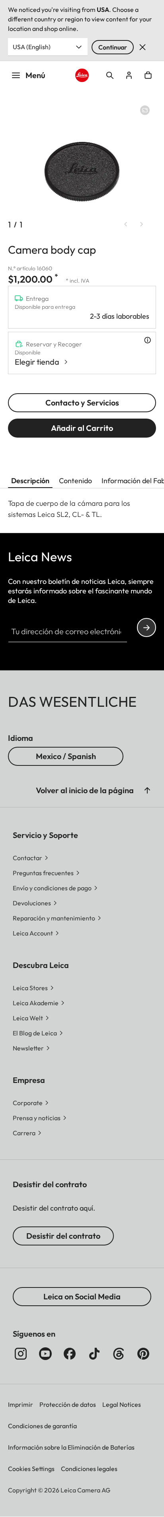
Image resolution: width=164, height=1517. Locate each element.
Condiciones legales (89, 1469)
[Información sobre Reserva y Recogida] (147, 340)
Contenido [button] (75, 480)
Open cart (148, 75)
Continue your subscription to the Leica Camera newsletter (146, 627)
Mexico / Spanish (66, 756)
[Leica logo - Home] (82, 75)
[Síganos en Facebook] (70, 1354)
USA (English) (32, 47)
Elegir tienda (37, 362)
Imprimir (20, 1404)
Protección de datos (67, 1404)
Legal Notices (121, 1404)
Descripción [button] (30, 480)
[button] (147, 790)
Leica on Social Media (82, 1296)
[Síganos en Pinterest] (143, 1354)
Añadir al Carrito (82, 428)
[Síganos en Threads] (119, 1354)
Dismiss (142, 47)
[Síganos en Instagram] (21, 1354)
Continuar (112, 47)
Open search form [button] (110, 75)
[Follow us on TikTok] (94, 1354)
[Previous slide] (126, 223)
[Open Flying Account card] (129, 75)
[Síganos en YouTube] (45, 1354)
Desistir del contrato (63, 1236)
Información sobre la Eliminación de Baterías (71, 1447)
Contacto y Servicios (82, 402)
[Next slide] (142, 223)
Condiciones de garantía (42, 1426)
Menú (35, 75)
